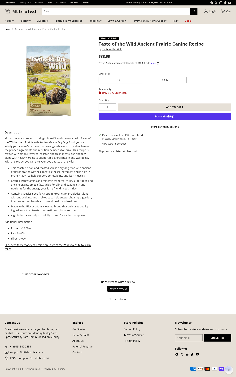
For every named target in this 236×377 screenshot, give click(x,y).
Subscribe (217, 337)
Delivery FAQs (80, 335)
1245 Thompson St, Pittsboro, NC (30, 358)
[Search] (193, 11)
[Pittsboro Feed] (21, 11)
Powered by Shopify (54, 368)
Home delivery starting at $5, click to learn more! (149, 2)
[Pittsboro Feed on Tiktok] (225, 3)
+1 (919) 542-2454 (20, 346)
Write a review (118, 289)
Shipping (104, 151)
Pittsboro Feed (32, 368)
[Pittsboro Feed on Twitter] (216, 3)
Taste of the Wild (112, 49)
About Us (78, 341)
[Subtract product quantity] (102, 107)
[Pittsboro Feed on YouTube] (229, 3)
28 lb (165, 80)
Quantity (104, 100)
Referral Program (82, 346)
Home (8, 29)
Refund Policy (132, 329)
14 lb (120, 80)
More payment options (165, 127)
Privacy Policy (132, 341)
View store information (114, 143)
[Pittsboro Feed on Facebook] (211, 3)
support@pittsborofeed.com (27, 352)
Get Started (79, 329)
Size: (104, 74)
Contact (77, 352)
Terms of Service (134, 335)
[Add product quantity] (113, 107)
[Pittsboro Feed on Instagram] (220, 3)
